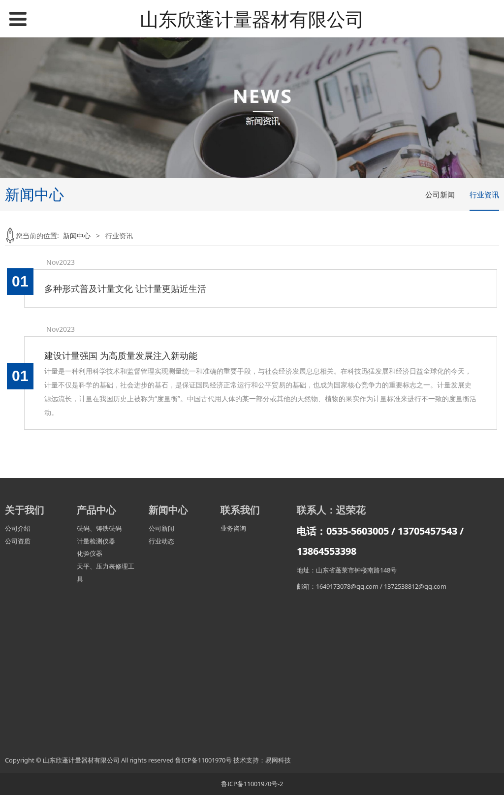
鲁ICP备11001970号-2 (252, 783)
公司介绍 (18, 528)
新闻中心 (77, 235)
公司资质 (18, 541)
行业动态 (161, 541)
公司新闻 (440, 194)
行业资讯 (484, 194)
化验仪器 (89, 553)
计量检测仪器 (96, 541)
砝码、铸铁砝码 (99, 528)
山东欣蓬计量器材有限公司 (252, 19)
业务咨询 (233, 528)
